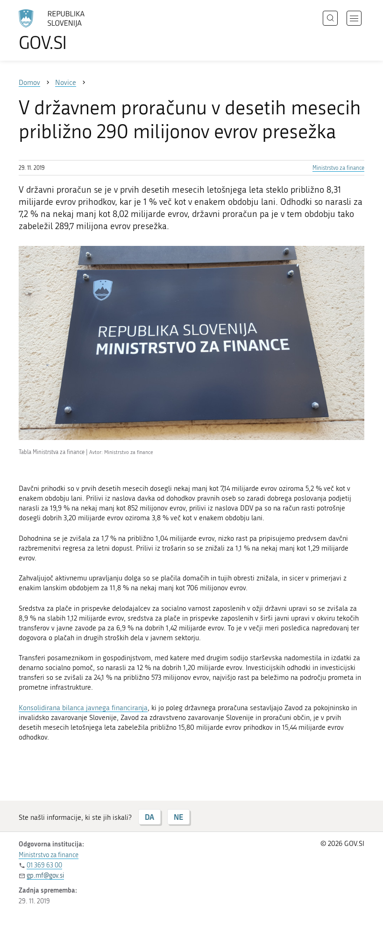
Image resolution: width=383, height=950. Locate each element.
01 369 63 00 (44, 865)
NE (178, 816)
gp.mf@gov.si (45, 876)
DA (149, 816)
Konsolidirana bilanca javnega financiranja (83, 708)
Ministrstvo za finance (338, 168)
